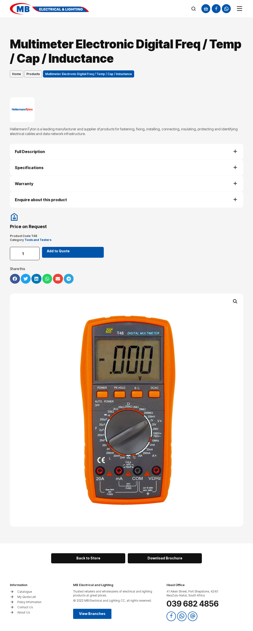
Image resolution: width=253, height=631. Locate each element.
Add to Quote (58, 251)
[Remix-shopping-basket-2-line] (206, 9)
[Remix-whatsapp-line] (226, 9)
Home (16, 74)
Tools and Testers (37, 240)
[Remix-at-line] (192, 616)
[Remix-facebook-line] (216, 9)
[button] (235, 301)
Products (33, 74)
